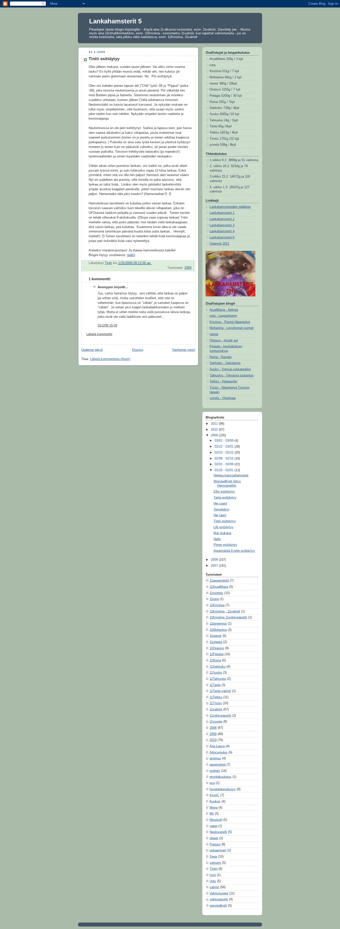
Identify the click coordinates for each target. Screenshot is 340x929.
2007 (215, 565)
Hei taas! (220, 515)
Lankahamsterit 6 (222, 237)
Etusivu (137, 350)
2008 (215, 559)
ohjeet (214, 838)
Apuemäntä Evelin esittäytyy (234, 551)
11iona (214, 599)
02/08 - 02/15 (224, 458)
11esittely (216, 593)
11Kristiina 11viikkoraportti (228, 617)
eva (212, 783)
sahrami (215, 863)
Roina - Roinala (220, 357)
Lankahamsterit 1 (222, 213)
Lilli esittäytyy (223, 527)
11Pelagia (217, 654)
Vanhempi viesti (183, 350)
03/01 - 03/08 (224, 440)
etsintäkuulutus (220, 777)
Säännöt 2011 (219, 243)
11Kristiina (217, 605)
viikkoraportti (219, 899)
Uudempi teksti (92, 350)
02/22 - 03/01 (224, 446)
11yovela (216, 721)
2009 (187, 268)
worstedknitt (218, 905)
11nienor (216, 636)
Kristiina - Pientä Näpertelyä (230, 322)
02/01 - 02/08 (224, 464)
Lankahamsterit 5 (115, 21)
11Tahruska (218, 679)
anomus (215, 758)
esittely (215, 771)
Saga (213, 856)
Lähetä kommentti (99, 334)
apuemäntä (218, 764)
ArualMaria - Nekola (224, 310)
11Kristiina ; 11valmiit (225, 611)
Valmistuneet (219, 893)
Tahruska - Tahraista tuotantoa (231, 375)
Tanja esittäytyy (225, 497)
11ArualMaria (219, 587)
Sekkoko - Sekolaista (225, 363)
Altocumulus (218, 752)
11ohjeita (216, 642)
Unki (213, 881)
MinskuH (216, 820)
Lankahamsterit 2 (222, 219)
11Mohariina (218, 630)
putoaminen (218, 850)
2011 (215, 423)
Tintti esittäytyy (225, 521)
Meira (214, 807)
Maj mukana (222, 533)
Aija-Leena (217, 746)
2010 (215, 429)
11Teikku (216, 697)
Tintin (214, 869)
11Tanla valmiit (220, 691)
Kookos (215, 801)
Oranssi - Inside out (224, 340)
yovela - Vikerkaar (223, 398)
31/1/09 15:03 (107, 325)
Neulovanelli (218, 832)
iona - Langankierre (223, 316)
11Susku (216, 672)
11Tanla (215, 685)
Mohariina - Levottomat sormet (232, 328)
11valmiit (216, 709)
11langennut (218, 623)
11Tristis (216, 703)
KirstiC (214, 795)
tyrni (213, 875)
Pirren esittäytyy (225, 545)
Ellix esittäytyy (224, 491)
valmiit (214, 887)
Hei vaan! (220, 503)
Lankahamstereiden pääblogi (230, 207)
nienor (214, 334)
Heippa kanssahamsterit (231, 475)
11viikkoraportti (220, 715)
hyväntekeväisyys (223, 789)
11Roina (215, 660)
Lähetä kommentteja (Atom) (110, 359)
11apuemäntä (219, 580)
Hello (217, 539)
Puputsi (215, 844)
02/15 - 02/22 (224, 452)
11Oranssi (217, 648)
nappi (213, 826)
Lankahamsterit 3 (222, 225)
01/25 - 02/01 (224, 470)
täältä (131, 255)
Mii (212, 813)
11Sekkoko (218, 666)
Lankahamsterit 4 (222, 231)
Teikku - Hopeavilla (223, 381)
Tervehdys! (221, 509)
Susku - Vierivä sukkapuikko (230, 369)
